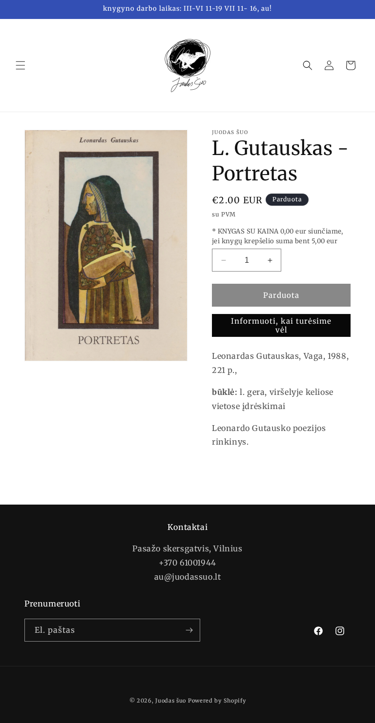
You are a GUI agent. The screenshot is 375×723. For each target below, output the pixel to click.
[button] (20, 65)
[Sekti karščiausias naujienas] (189, 630)
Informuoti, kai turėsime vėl (281, 325)
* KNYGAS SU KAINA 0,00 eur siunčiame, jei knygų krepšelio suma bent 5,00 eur (277, 236)
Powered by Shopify (217, 700)
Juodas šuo (170, 700)
